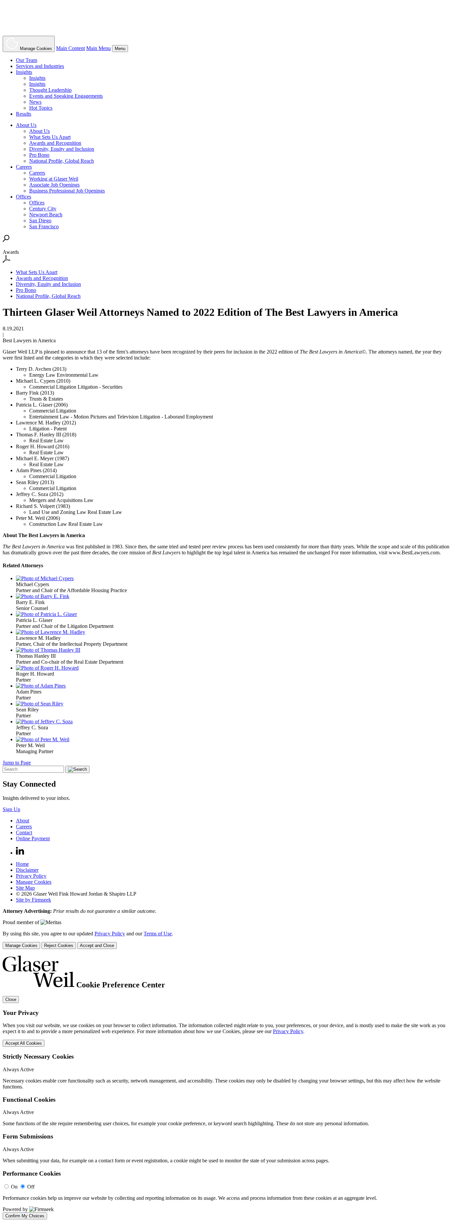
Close (10, 999)
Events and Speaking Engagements (66, 96)
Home (22, 864)
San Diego (40, 220)
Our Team (26, 60)
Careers (24, 167)
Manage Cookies (33, 882)
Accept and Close (97, 945)
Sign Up (11, 809)
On (14, 1187)
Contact (24, 832)
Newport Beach (45, 214)
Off (30, 1187)
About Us (26, 125)
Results (23, 114)
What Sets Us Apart (50, 137)
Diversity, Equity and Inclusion (61, 149)
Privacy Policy (31, 876)
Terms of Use (158, 933)
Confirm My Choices (24, 1215)
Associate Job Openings (54, 185)
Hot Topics (40, 108)
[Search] (6, 240)
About (22, 820)
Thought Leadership (50, 90)
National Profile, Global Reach (61, 161)
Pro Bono (39, 155)
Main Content (70, 48)
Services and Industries (40, 66)
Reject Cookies (58, 945)
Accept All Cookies (23, 1043)
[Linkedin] (20, 853)
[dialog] (226, 940)
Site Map (25, 888)
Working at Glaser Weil (53, 179)
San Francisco (44, 226)
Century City (42, 208)
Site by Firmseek (33, 900)
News (35, 102)
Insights (24, 72)
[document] (226, 1087)
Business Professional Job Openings (67, 191)
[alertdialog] (226, 1087)
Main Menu (98, 48)
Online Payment (33, 838)
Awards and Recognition (55, 143)
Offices (23, 196)
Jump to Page (17, 762)
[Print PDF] (6, 261)
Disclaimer (27, 870)
